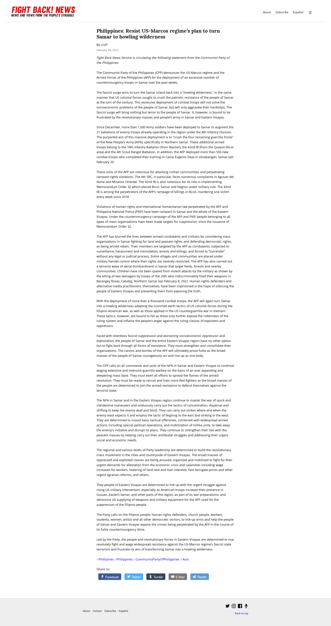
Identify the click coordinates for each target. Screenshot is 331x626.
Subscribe (281, 12)
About (267, 12)
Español (298, 12)
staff (104, 45)
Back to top (241, 613)
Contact (97, 611)
